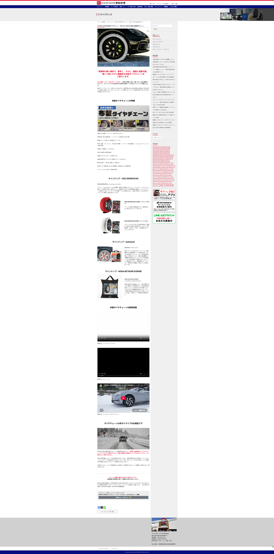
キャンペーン (100, 6)
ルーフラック (156, 185)
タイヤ (163, 169)
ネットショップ (158, 6)
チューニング (169, 169)
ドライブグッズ (110, 21)
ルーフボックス (167, 182)
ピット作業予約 (114, 6)
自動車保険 (139, 6)
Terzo (154, 158)
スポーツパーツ (156, 44)
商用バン (163, 185)
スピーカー (171, 166)
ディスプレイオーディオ (158, 171)
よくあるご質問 (173, 6)
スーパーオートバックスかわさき (111, 3)
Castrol (161, 150)
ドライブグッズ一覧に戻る (107, 511)
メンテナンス (162, 180)
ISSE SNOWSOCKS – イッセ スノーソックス (109, 184)
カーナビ (155, 166)
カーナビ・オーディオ (158, 41)
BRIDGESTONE (166, 147)
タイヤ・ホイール (157, 39)
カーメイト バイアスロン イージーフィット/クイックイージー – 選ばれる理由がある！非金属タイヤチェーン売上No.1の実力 (164, 102)
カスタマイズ (169, 163)
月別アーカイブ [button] (157, 137)
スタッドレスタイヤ (163, 166)
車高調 (171, 185)
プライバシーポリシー (104, 548)
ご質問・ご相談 (174, 3)
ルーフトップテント (157, 182)
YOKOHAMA (161, 161)
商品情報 (107, 6)
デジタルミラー (169, 171)
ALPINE (155, 147)
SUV (172, 155)
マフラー (155, 180)
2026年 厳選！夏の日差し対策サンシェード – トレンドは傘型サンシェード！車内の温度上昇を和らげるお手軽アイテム (164, 69)
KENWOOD (166, 153)
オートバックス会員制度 (162, 3)
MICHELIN (155, 155)
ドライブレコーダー (166, 174)
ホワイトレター (168, 177)
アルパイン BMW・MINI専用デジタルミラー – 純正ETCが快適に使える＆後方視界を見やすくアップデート (164, 95)
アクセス (153, 3)
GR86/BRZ (155, 153)
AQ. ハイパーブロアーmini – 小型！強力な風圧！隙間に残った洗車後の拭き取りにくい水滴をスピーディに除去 (164, 115)
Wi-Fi (171, 158)
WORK (154, 161)
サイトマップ (115, 548)
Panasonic (162, 155)
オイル (163, 163)
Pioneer (168, 155)
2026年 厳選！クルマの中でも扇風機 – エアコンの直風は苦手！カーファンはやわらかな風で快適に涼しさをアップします (164, 62)
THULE (159, 158)
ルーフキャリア (169, 180)
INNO (161, 153)
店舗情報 (166, 6)
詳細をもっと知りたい (122, 497)
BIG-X (159, 147)
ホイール (162, 177)
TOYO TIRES (165, 158)
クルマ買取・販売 (132, 6)
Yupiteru (167, 161)
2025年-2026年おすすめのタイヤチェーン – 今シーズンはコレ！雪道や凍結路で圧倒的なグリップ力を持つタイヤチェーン (164, 87)
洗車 (167, 185)
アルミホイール (156, 163)
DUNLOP (167, 150)
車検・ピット (123, 6)
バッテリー (155, 177)
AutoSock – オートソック (131, 247)
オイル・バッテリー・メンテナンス (161, 49)
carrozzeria (156, 150)
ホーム (98, 21)
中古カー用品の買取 (148, 6)
